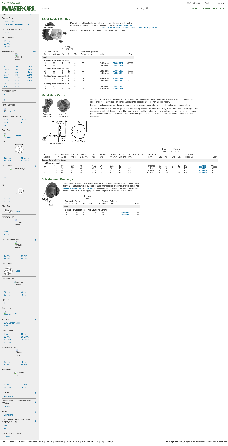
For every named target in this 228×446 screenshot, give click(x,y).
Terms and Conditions (204, 442)
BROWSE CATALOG (12, 3)
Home (4, 442)
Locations (12, 442)
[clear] (137, 8)
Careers (49, 442)
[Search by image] (146, 8)
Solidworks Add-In (72, 442)
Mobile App (59, 442)
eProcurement (87, 442)
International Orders (35, 442)
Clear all (33, 14)
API (97, 442)
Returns (22, 442)
